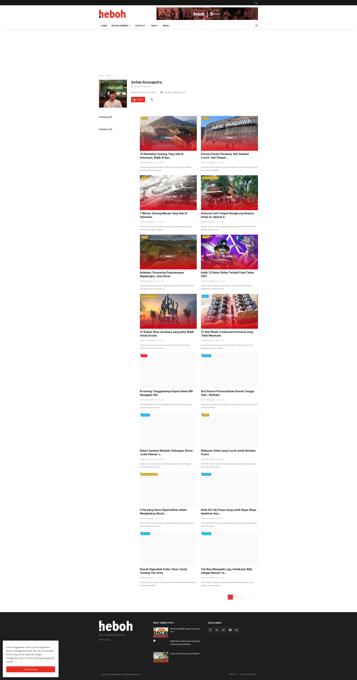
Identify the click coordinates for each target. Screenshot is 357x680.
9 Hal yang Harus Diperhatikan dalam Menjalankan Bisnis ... (163, 511)
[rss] (236, 630)
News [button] (166, 25)
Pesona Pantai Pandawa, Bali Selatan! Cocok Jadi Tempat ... (225, 155)
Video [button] (154, 25)
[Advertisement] (178, 50)
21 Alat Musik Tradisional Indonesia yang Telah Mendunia (227, 333)
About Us (233, 674)
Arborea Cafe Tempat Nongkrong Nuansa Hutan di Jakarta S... (227, 215)
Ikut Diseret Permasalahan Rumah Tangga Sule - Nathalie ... (227, 393)
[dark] (256, 3)
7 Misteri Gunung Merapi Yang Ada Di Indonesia (163, 215)
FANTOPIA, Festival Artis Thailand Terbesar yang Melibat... (185, 642)
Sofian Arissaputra (147, 162)
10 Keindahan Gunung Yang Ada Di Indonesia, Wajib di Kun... (162, 155)
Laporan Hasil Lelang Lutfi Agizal (184, 654)
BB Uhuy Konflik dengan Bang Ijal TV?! (184, 630)
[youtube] (230, 630)
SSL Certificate (105, 644)
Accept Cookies (31, 669)
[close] (55, 643)
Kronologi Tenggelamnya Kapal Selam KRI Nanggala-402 (166, 393)
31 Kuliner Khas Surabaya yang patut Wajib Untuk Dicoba (167, 333)
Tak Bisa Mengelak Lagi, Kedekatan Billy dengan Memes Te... (226, 571)
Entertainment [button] (120, 25)
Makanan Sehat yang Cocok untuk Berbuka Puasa (228, 452)
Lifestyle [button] (140, 25)
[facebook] (210, 630)
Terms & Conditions (247, 674)
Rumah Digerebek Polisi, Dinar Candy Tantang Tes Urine (163, 571)
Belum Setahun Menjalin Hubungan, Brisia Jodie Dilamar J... (166, 452)
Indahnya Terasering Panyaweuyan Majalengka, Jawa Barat (162, 274)
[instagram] (223, 630)
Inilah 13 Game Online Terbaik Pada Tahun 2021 (227, 274)
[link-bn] (207, 13)
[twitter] (217, 630)
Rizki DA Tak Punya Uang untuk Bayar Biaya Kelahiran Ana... (228, 511)
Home (104, 25)
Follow (140, 99)
